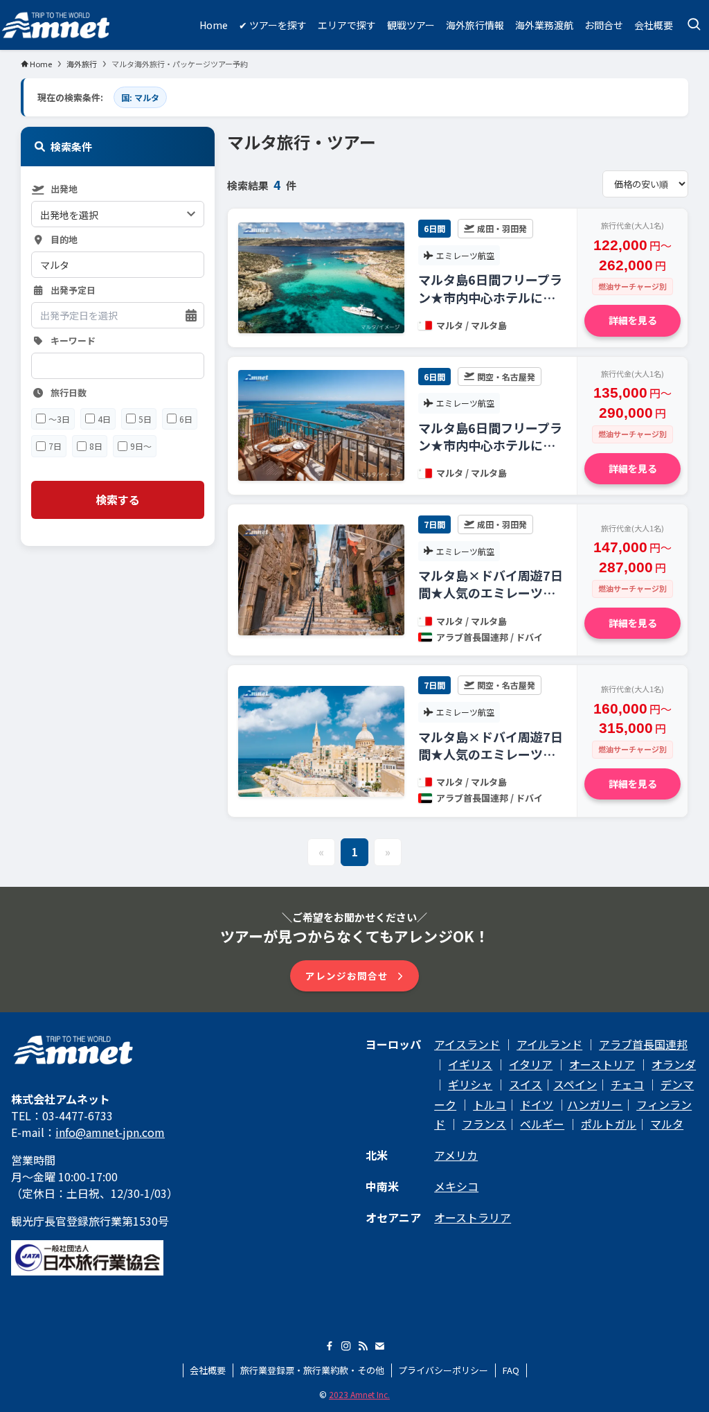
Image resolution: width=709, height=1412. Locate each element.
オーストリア (602, 1064)
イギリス (470, 1064)
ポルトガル (608, 1123)
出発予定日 (73, 291)
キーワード (73, 341)
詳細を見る (633, 320)
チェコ (627, 1084)
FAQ (511, 1370)
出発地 (64, 189)
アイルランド (549, 1044)
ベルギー (542, 1123)
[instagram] (346, 1346)
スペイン (575, 1084)
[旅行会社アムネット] (56, 25)
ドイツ (536, 1104)
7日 (55, 446)
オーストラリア (472, 1217)
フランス (484, 1123)
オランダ (674, 1064)
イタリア (531, 1064)
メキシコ (456, 1186)
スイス (525, 1084)
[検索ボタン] (694, 25)
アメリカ (456, 1155)
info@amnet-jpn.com (110, 1132)
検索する (118, 499)
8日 (95, 446)
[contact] (379, 1346)
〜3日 (59, 419)
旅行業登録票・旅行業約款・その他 (312, 1370)
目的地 (64, 240)
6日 (185, 419)
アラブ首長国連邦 (643, 1044)
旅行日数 (69, 393)
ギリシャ (470, 1084)
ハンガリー (594, 1104)
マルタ (666, 1123)
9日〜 (141, 446)
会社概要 (208, 1370)
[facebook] (329, 1346)
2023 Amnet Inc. (359, 1394)
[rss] (363, 1346)
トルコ (489, 1104)
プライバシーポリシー (443, 1370)
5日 (145, 419)
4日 (104, 419)
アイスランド (467, 1044)
